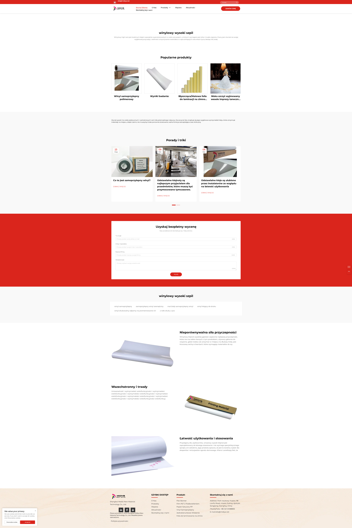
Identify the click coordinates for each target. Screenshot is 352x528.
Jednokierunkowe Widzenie (188, 513)
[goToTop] (349, 272)
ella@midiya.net (222, 512)
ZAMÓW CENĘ (230, 8)
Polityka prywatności (119, 521)
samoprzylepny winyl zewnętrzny (149, 306)
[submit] (237, 2)
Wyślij (176, 274)
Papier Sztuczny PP (185, 507)
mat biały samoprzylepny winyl (180, 306)
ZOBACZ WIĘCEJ (119, 186)
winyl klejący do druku (206, 306)
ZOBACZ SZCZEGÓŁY (126, 78)
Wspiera (178, 8)
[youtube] (133, 510)
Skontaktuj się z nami (144, 10)
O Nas (154, 8)
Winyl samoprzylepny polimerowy (126, 98)
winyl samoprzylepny (123, 306)
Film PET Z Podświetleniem (188, 504)
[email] (349, 267)
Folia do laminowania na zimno (189, 516)
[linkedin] (121, 510)
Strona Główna (141, 8)
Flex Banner (182, 501)
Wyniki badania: (159, 96)
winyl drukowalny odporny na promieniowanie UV (135, 311)
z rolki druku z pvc (167, 311)
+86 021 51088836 (227, 509)
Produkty (164, 8)
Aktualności (190, 8)
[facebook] (127, 510)
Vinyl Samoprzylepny (185, 510)
